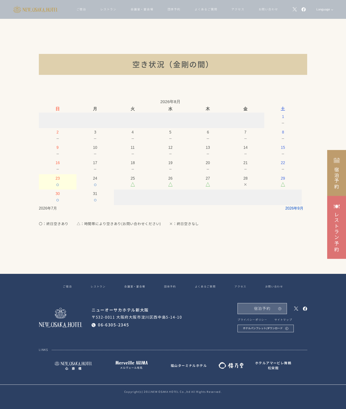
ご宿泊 (81, 9)
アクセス (237, 9)
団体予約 (174, 9)
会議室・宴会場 (142, 9)
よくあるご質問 (206, 9)
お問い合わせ (268, 9)
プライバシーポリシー (252, 320)
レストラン (108, 9)
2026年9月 (294, 208)
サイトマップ (283, 320)
